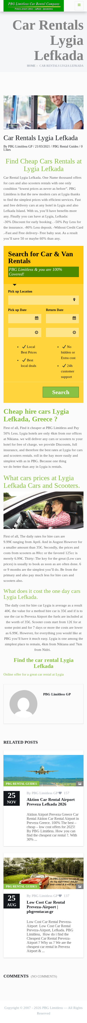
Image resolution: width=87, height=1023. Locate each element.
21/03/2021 (42, 146)
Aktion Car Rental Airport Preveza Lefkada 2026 (51, 801)
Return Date (54, 310)
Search (60, 392)
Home (31, 65)
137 (66, 896)
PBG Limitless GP (20, 146)
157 (66, 793)
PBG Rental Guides (65, 146)
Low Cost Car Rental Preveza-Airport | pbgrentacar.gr (46, 907)
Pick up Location (20, 291)
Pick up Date (17, 310)
